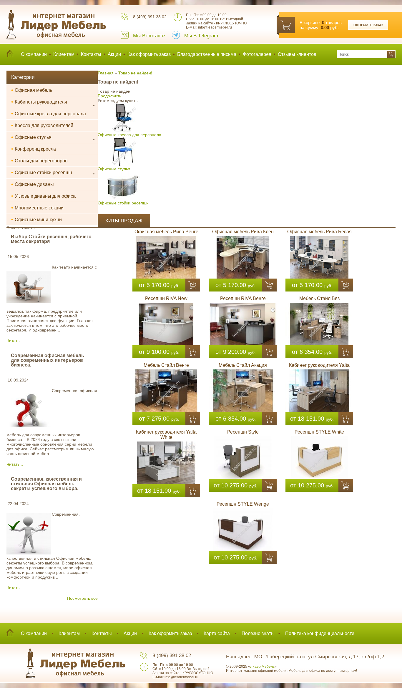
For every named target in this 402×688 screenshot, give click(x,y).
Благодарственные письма (206, 54)
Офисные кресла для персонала (48, 113)
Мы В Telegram (201, 36)
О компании (34, 54)
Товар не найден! (135, 73)
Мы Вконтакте (149, 36)
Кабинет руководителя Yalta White (166, 434)
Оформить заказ (368, 25)
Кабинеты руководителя (39, 102)
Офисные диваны (32, 184)
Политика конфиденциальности (319, 633)
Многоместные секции (37, 208)
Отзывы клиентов (297, 54)
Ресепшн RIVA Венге (243, 298)
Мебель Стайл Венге (166, 365)
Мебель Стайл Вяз (319, 298)
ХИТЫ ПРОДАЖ (124, 221)
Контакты (91, 54)
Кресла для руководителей (42, 125)
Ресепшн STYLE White (319, 431)
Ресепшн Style (243, 431)
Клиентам (63, 54)
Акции (114, 54)
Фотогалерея (257, 54)
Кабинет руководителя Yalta (319, 365)
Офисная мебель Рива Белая (319, 231)
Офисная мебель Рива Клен (243, 231)
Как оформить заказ (149, 54)
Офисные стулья (31, 137)
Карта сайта (217, 633)
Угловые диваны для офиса (43, 196)
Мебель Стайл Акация (243, 365)
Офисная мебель (31, 90)
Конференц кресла (33, 149)
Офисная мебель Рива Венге (166, 231)
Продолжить (109, 96)
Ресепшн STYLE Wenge (243, 504)
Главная (106, 73)
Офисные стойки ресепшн (41, 172)
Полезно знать (257, 633)
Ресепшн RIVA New (166, 298)
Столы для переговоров (39, 161)
